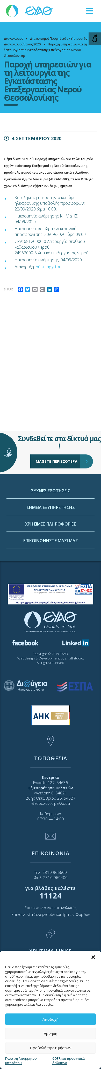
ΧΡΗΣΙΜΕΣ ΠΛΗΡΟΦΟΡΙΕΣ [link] (50, 524)
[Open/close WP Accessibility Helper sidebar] (95, 38)
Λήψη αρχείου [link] (48, 267)
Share (8, 289)
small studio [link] (74, 658)
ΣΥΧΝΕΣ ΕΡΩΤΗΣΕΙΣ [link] (50, 491)
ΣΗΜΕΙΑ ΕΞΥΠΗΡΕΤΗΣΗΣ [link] (50, 507)
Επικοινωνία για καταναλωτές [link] (51, 907)
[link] (30, 10)
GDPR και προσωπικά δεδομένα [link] (68, 1060)
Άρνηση (50, 1033)
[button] (93, 957)
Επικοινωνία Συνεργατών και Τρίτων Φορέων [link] (50, 914)
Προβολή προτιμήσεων (50, 1047)
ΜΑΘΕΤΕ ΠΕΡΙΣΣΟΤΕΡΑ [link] (56, 461)
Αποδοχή (50, 1019)
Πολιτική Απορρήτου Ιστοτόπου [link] (21, 1060)
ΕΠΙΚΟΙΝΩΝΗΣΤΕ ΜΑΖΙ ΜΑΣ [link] (50, 540)
